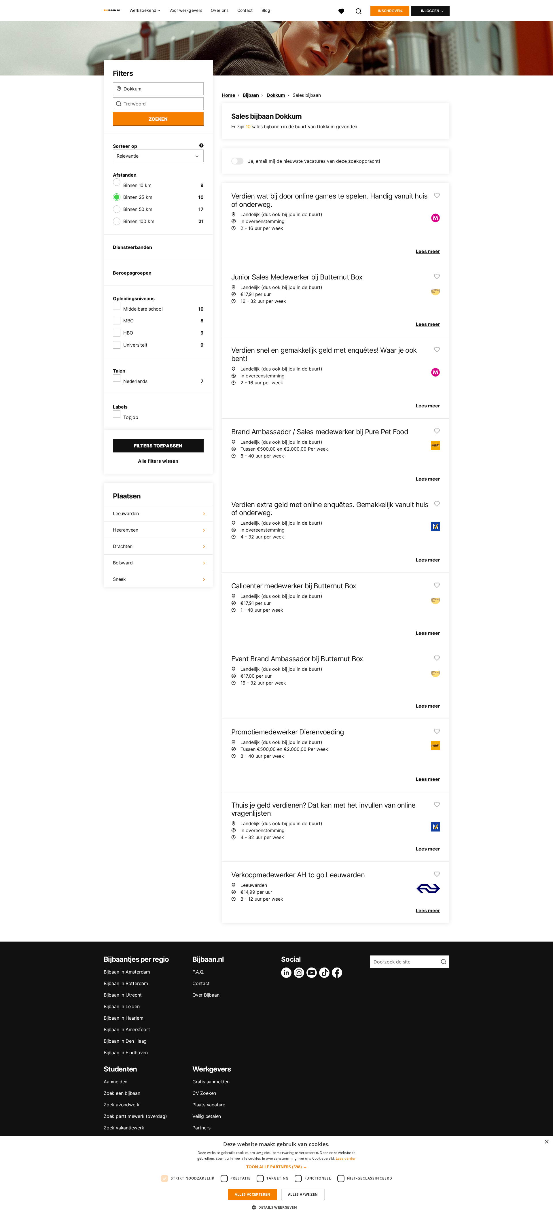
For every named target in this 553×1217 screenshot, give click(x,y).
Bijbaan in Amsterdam (127, 972)
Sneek (119, 579)
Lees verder (346, 1158)
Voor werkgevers (185, 10)
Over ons (219, 10)
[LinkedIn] (287, 972)
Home (228, 95)
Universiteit (135, 345)
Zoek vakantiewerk (124, 1128)
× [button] (546, 1142)
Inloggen (430, 11)
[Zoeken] (359, 10)
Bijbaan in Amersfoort (127, 1029)
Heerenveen (125, 530)
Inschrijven (390, 11)
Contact (245, 10)
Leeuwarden (126, 513)
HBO (128, 333)
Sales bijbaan (307, 95)
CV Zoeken (204, 1093)
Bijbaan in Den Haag (125, 1041)
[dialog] (276, 1176)
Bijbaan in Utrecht (122, 995)
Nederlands (135, 381)
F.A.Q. (198, 972)
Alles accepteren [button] (252, 1194)
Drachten (122, 546)
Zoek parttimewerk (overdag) (135, 1116)
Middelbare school (143, 309)
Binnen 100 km (138, 221)
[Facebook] (338, 972)
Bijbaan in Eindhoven (126, 1052)
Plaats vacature (208, 1105)
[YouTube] (312, 972)
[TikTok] (325, 972)
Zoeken (158, 119)
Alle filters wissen (158, 461)
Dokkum (276, 95)
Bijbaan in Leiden (122, 1006)
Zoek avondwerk (121, 1105)
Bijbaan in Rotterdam (126, 983)
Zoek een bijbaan (122, 1093)
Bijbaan (251, 95)
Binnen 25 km (137, 197)
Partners (201, 1128)
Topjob (130, 417)
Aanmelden (115, 1081)
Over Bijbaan (205, 995)
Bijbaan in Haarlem (123, 1018)
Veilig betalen (206, 1116)
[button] (276, 1167)
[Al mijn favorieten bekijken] (341, 10)
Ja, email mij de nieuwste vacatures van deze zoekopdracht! (314, 161)
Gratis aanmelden (211, 1081)
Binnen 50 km (137, 209)
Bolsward (122, 563)
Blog (266, 10)
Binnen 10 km (137, 185)
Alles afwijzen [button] (303, 1194)
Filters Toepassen (158, 446)
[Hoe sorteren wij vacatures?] (201, 146)
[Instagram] (300, 972)
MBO (128, 321)
